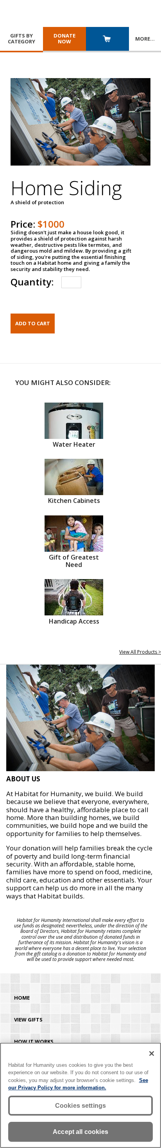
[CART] (107, 39)
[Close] (151, 1053)
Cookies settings (80, 1105)
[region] (80, 1095)
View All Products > (140, 652)
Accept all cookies (80, 1131)
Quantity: (32, 281)
